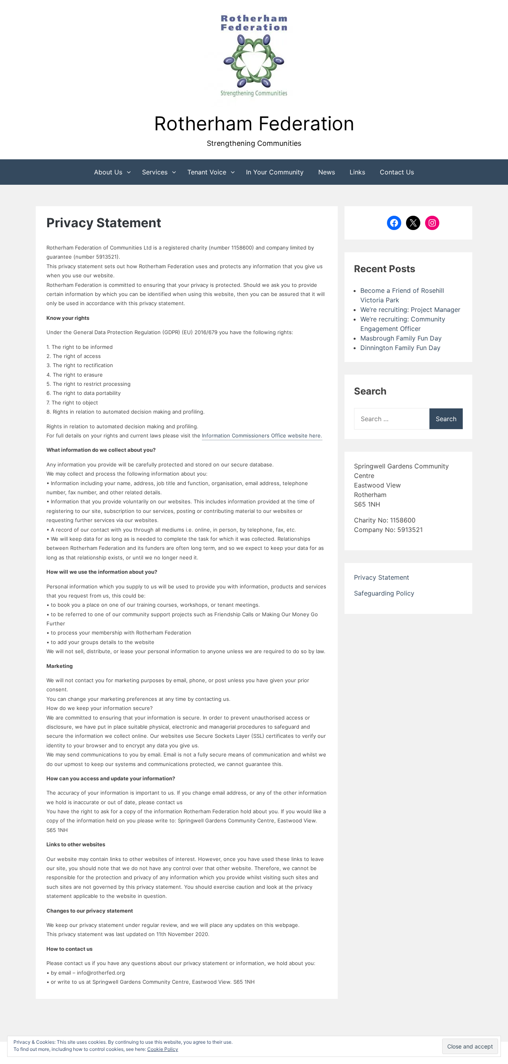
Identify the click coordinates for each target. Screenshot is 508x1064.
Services (154, 172)
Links (357, 172)
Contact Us (397, 172)
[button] (254, 56)
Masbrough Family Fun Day (401, 338)
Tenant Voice (206, 172)
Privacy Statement (381, 577)
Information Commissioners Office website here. (262, 435)
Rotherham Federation (254, 123)
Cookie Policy (162, 1049)
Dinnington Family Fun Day (400, 348)
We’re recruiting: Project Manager (410, 309)
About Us (108, 172)
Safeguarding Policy (384, 593)
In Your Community (275, 172)
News (326, 172)
